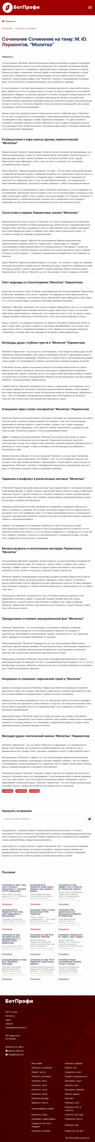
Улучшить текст (39, 1085)
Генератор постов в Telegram (41, 1125)
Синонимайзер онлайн (43, 1108)
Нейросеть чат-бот (74, 1131)
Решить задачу (72, 1094)
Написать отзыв (39, 1114)
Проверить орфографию (43, 1119)
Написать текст (39, 1081)
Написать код (71, 1125)
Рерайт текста (39, 1072)
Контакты (10, 1016)
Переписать (21, 791)
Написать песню (40, 1094)
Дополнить (34, 791)
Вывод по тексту (40, 1102)
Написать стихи (39, 1089)
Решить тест (71, 1067)
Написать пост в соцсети (73, 1109)
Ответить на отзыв (74, 1114)
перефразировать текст (13, 852)
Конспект (69, 1098)
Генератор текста (73, 1119)
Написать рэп (71, 1085)
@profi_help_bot (16, 1050)
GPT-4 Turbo (12, 1012)
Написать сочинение (25, 28)
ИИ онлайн (37, 1063)
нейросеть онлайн (17, 846)
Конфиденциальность (16, 1027)
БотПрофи (7, 28)
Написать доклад (40, 1098)
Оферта (9, 1023)
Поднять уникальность (76, 1076)
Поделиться (10, 21)
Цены (8, 1020)
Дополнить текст (73, 1081)
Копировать (7, 791)
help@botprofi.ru (16, 1054)
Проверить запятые (74, 1089)
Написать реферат (74, 1063)
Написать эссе (72, 1102)
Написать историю (41, 1131)
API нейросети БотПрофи (13, 1037)
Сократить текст (73, 1072)
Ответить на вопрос (41, 1076)
